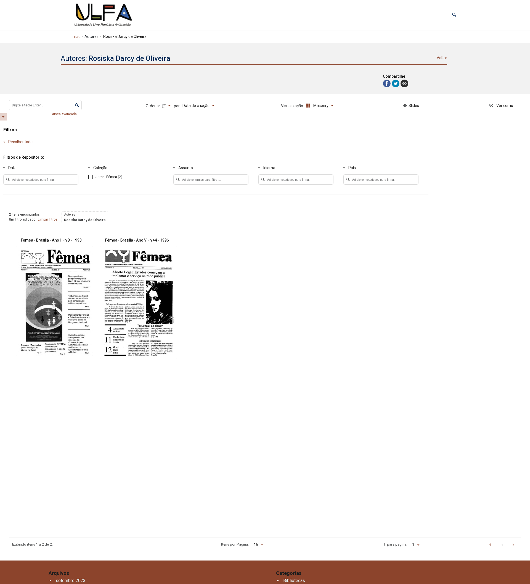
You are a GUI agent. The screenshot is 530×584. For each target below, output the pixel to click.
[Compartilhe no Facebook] (387, 83)
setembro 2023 (71, 580)
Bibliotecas (294, 580)
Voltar (442, 58)
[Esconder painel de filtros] (3, 117)
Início (76, 36)
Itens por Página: (235, 544)
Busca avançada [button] (64, 114)
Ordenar (153, 106)
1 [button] (502, 545)
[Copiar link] (404, 83)
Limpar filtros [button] (47, 219)
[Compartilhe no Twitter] (396, 83)
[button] (454, 15)
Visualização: (293, 106)
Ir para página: (395, 544)
